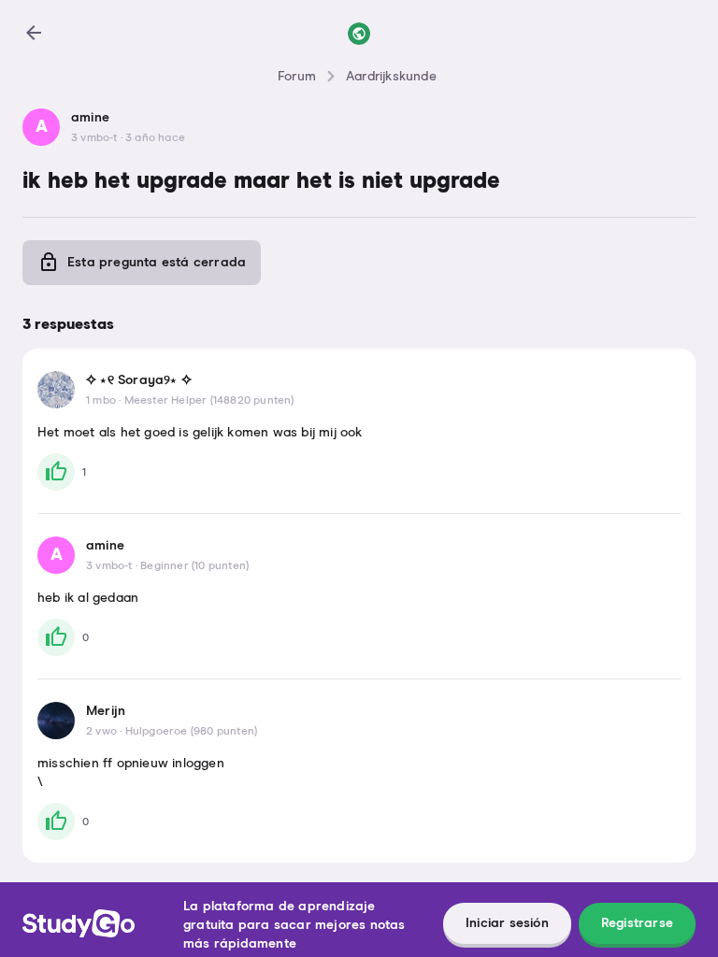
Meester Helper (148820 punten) (209, 401)
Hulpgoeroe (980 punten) (191, 731)
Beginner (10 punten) (194, 566)
